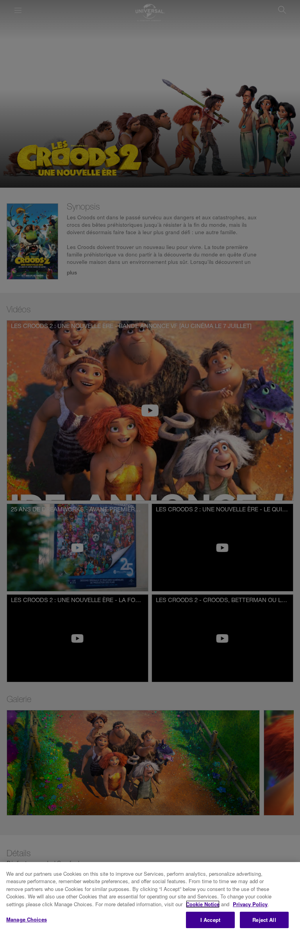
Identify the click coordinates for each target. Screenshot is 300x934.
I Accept (210, 919)
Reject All (264, 919)
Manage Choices (26, 919)
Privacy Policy (250, 904)
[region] (150, 898)
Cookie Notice (203, 904)
